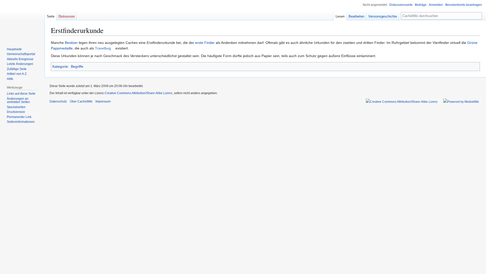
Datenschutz (58, 101)
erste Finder (205, 43)
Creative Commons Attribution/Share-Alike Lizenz (138, 93)
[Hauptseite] (22, 20)
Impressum (103, 101)
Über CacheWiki (81, 101)
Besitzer (71, 43)
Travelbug (103, 48)
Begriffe (77, 66)
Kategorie (60, 66)
